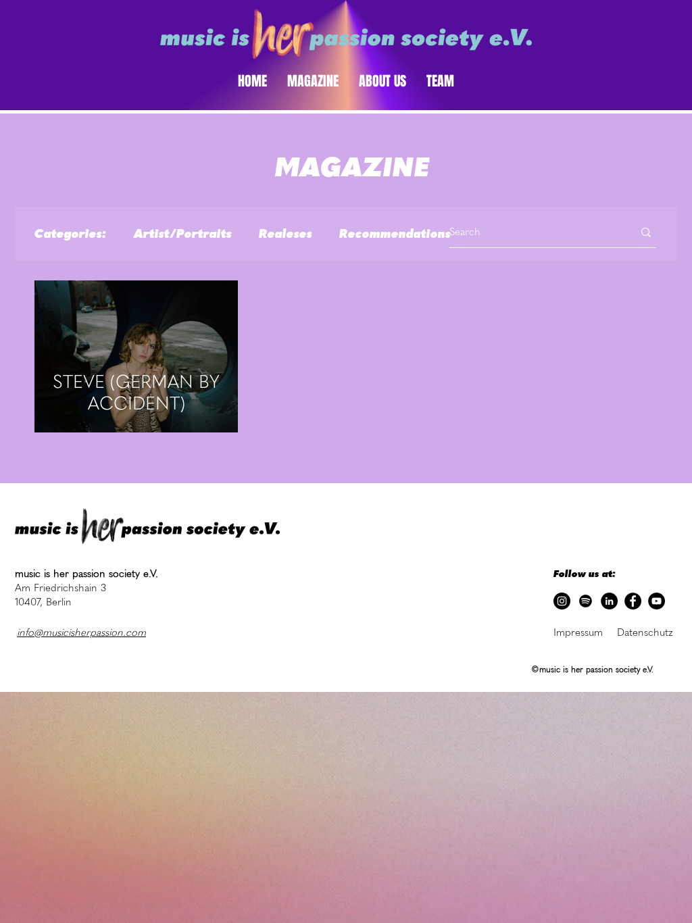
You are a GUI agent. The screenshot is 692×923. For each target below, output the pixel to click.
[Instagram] (561, 601)
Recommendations (395, 233)
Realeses (285, 233)
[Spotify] (585, 601)
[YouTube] (656, 601)
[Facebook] (632, 601)
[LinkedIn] (609, 601)
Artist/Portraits (183, 233)
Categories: (70, 233)
